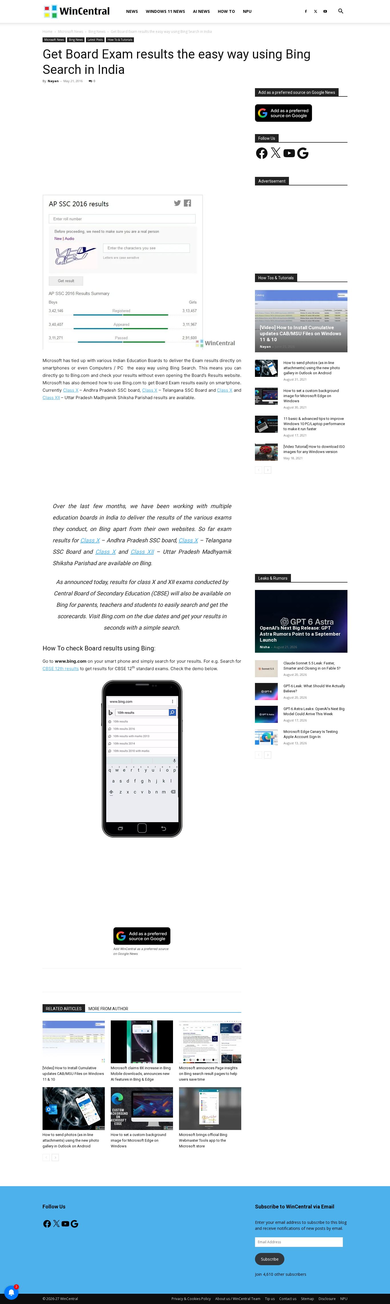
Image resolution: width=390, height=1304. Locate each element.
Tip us (270, 1298)
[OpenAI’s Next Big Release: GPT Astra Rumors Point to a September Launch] (301, 621)
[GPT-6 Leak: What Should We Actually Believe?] (266, 691)
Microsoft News (70, 31)
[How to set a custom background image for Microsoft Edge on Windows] (142, 1108)
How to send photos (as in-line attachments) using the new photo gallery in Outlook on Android (71, 1140)
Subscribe (270, 1259)
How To (226, 11)
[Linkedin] (135, 178)
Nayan (53, 81)
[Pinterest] (109, 178)
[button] (340, 12)
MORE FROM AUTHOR (108, 1008)
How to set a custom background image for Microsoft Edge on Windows (138, 1140)
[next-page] (55, 1157)
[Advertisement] (142, 130)
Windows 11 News (165, 11)
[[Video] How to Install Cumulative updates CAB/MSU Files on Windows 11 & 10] (74, 1041)
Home (48, 31)
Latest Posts (95, 40)
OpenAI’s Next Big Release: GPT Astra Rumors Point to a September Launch (300, 634)
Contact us (287, 1298)
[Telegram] (161, 178)
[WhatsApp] (122, 178)
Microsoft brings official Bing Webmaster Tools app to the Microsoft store (203, 1140)
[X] (315, 11)
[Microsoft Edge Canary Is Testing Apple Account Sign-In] (266, 737)
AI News (201, 11)
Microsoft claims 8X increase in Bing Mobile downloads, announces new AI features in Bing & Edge (141, 1073)
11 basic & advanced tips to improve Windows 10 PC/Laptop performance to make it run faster (314, 424)
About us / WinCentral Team (237, 1298)
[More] (175, 178)
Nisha (265, 647)
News (132, 11)
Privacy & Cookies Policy (191, 1298)
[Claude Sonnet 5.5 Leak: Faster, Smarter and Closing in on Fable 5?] (266, 668)
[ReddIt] (148, 178)
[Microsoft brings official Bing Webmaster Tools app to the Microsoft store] (210, 1108)
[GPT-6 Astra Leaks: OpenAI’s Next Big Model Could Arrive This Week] (266, 714)
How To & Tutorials (120, 40)
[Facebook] (305, 11)
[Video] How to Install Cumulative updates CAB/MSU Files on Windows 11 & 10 (73, 1073)
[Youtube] (325, 11)
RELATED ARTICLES (64, 1008)
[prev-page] (46, 1157)
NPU (247, 11)
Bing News (97, 31)
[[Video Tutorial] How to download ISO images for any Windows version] (266, 452)
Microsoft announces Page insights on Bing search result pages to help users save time (208, 1073)
